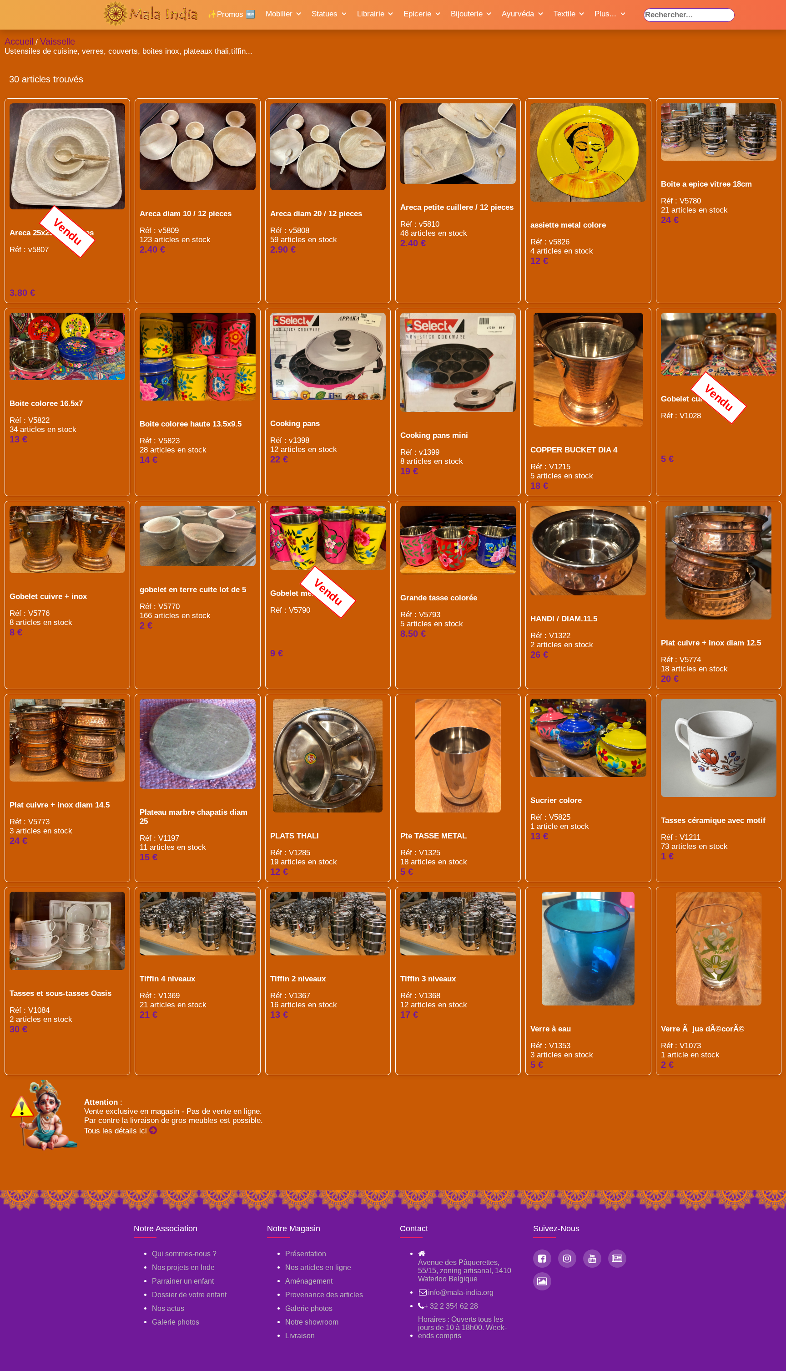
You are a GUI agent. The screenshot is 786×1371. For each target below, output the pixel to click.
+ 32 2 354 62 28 (451, 1306)
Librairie (370, 14)
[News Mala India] (617, 1258)
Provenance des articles (324, 1295)
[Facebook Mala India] (542, 1258)
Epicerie (417, 14)
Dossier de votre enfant (189, 1295)
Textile (564, 14)
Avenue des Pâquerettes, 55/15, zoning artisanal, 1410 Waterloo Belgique (464, 1271)
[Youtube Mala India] (592, 1258)
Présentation (305, 1254)
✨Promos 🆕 (231, 14)
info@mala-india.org (461, 1292)
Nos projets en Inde (183, 1267)
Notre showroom (311, 1322)
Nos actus (168, 1308)
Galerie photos (175, 1322)
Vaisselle (57, 41)
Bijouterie (467, 14)
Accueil (19, 41)
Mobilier (279, 14)
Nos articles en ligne (318, 1267)
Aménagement (309, 1281)
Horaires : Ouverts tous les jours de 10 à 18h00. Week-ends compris (462, 1327)
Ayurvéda (518, 14)
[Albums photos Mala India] (542, 1281)
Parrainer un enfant (183, 1281)
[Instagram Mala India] (567, 1258)
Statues (325, 14)
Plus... (605, 14)
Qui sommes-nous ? (184, 1254)
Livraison (300, 1336)
